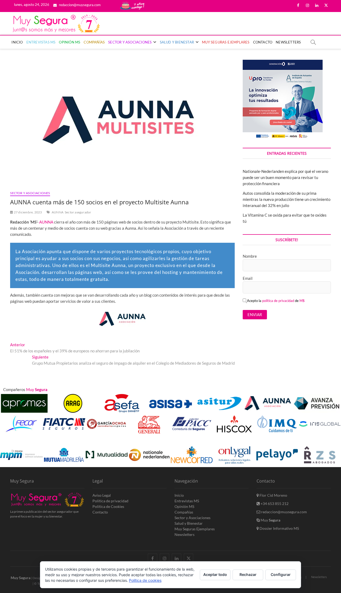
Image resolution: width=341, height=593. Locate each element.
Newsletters (288, 42)
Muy (270, 520)
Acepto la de (276, 301)
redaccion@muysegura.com (79, 5)
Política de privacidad (110, 501)
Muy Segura (20, 577)
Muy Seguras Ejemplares (225, 42)
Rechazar (248, 574)
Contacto (263, 42)
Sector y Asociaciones (130, 42)
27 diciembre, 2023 (27, 212)
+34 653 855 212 (274, 503)
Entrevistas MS (41, 42)
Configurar (281, 574)
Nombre (250, 256)
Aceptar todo (215, 574)
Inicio (17, 42)
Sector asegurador (78, 212)
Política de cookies (145, 580)
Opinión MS (69, 42)
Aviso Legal (101, 495)
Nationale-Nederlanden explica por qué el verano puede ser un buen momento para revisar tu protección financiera (285, 177)
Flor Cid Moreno (273, 495)
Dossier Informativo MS (279, 528)
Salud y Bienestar (177, 42)
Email (248, 278)
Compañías (94, 42)
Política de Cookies (108, 506)
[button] (328, 441)
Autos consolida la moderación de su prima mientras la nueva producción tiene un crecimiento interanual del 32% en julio (286, 199)
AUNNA (57, 212)
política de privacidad (278, 301)
